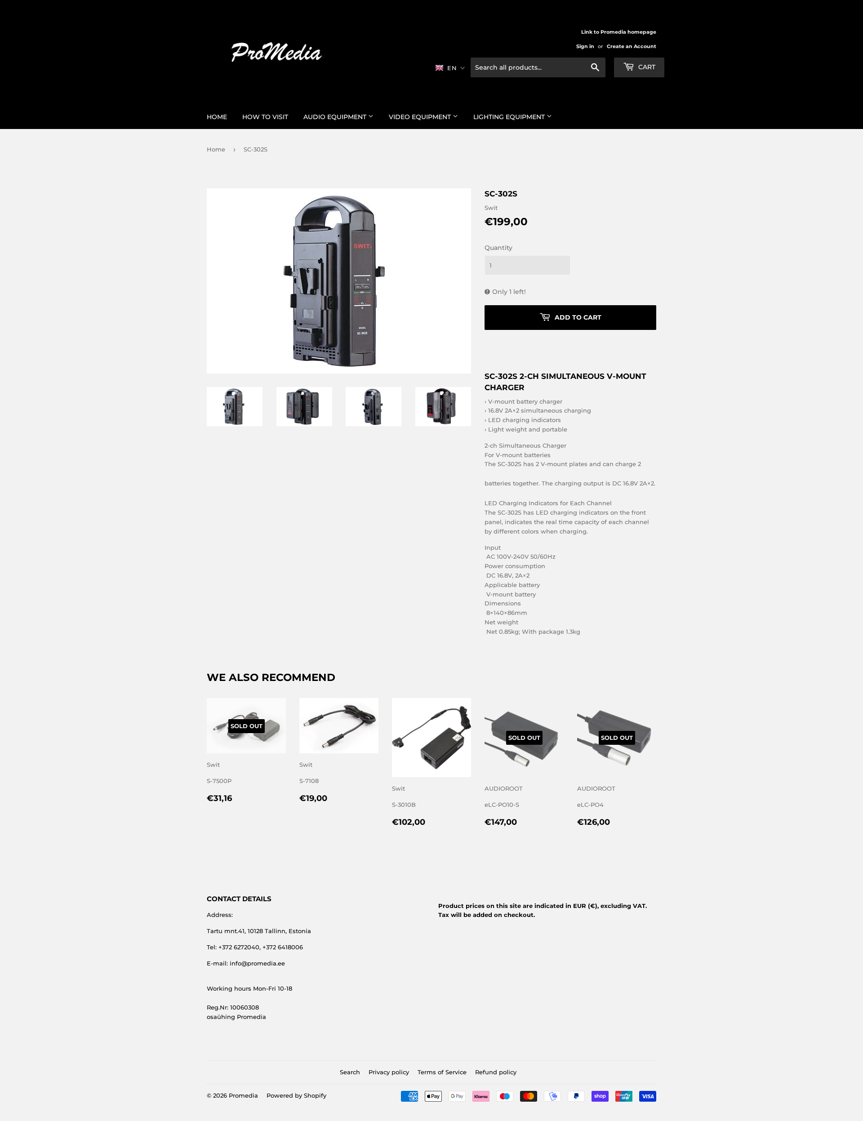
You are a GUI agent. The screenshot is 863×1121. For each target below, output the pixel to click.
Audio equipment (335, 117)
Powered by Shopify (296, 1095)
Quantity (498, 248)
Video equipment (421, 117)
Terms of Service (442, 1072)
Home (217, 117)
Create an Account (631, 46)
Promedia (243, 1095)
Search (350, 1072)
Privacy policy (389, 1072)
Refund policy (495, 1072)
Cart (645, 67)
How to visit (265, 117)
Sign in (585, 46)
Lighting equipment (510, 117)
